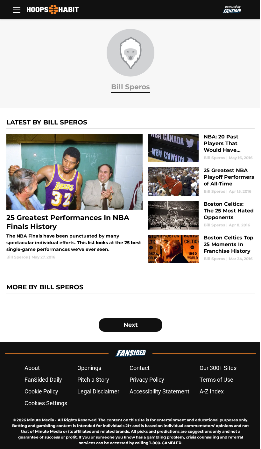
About (32, 368)
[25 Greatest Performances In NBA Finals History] (74, 197)
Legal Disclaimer (98, 391)
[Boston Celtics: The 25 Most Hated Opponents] (201, 215)
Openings (89, 368)
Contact (140, 368)
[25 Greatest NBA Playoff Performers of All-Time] (201, 181)
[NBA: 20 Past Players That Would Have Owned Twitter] (201, 148)
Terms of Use (216, 379)
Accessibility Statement (159, 391)
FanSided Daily (43, 379)
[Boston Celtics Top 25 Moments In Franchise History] (201, 249)
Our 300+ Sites (218, 368)
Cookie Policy (41, 391)
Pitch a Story (93, 379)
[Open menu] (16, 9)
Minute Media (40, 420)
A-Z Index (212, 391)
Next (130, 324)
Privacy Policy (147, 379)
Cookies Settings (46, 403)
